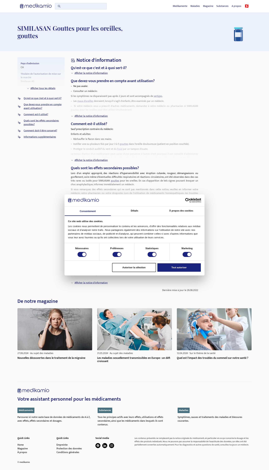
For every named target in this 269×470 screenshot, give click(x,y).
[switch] (117, 254)
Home (20, 445)
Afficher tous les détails (43, 88)
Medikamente (180, 6)
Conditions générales (68, 452)
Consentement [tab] (88, 211)
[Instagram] (111, 445)
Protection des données (69, 449)
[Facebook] (97, 445)
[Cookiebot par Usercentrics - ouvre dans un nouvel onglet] (187, 200)
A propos (236, 6)
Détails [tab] (134, 210)
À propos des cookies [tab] (181, 210)
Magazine (208, 6)
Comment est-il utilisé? (36, 114)
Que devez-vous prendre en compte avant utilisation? (42, 106)
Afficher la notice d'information (91, 73)
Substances (222, 6)
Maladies (195, 6)
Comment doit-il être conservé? (40, 131)
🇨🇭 (246, 6)
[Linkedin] (104, 445)
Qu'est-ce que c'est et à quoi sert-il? (42, 98)
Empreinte (62, 445)
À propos (22, 452)
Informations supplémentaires (40, 137)
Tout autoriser (179, 267)
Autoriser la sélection (134, 267)
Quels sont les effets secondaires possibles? (41, 122)
